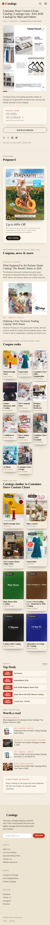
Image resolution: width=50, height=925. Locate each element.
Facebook (6, 894)
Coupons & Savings (10, 875)
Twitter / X (7, 897)
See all (44, 664)
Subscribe (39, 835)
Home (5, 21)
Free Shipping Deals (10, 878)
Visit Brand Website (25, 130)
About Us (6, 849)
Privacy (12, 921)
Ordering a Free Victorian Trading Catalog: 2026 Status (21, 322)
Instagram (7, 901)
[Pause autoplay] (43, 87)
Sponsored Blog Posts (11, 856)
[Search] (40, 3)
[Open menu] (45, 3)
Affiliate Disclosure (10, 862)
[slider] (25, 91)
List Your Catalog (9, 852)
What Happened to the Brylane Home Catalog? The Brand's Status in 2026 (23, 267)
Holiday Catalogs (9, 882)
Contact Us (7, 859)
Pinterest (6, 904)
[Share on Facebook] (8, 138)
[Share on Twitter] (4, 138)
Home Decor (13, 21)
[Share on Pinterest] (12, 138)
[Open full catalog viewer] (43, 29)
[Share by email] (16, 138)
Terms (5, 921)
